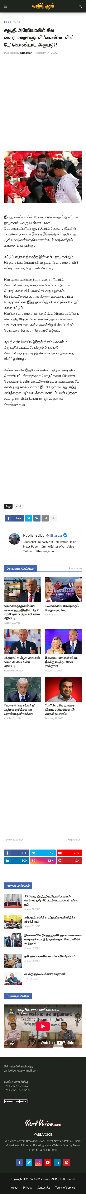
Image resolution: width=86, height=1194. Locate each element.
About (14, 1187)
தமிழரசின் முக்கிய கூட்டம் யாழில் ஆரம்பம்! (49, 956)
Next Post (74, 839)
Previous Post (14, 839)
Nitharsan (55, 535)
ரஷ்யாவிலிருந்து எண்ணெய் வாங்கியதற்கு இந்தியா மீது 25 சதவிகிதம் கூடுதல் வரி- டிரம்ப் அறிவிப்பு (22, 612)
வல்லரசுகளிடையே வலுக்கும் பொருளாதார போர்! (62, 608)
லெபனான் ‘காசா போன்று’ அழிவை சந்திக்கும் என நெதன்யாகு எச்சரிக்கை (19, 709)
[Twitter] (28, 518)
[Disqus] (43, 778)
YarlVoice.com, (42, 1179)
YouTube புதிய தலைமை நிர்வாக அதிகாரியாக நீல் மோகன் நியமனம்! (60, 709)
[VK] (36, 518)
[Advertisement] (43, 103)
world (16, 21)
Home (7, 21)
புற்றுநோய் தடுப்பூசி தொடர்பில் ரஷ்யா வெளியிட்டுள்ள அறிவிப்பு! (22, 661)
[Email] (45, 518)
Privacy (27, 1187)
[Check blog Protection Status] (16, 1102)
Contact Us (43, 1187)
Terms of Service (65, 1187)
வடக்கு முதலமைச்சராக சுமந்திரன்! (45, 974)
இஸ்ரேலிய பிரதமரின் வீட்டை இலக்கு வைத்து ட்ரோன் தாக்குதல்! (61, 661)
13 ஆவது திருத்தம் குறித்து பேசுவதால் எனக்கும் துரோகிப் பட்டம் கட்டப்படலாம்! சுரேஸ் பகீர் (51, 900)
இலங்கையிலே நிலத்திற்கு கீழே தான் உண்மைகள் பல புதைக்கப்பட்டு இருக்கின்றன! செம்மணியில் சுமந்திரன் (53, 939)
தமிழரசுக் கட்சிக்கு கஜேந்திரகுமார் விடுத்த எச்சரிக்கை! (50, 919)
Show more (75, 568)
